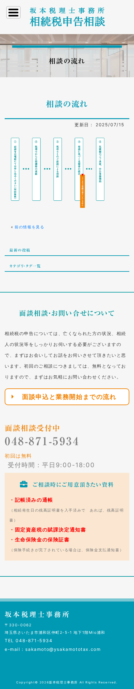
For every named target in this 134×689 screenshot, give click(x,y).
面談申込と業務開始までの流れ (69, 396)
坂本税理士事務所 (63, 682)
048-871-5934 (42, 441)
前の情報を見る (29, 227)
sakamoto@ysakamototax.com (63, 649)
